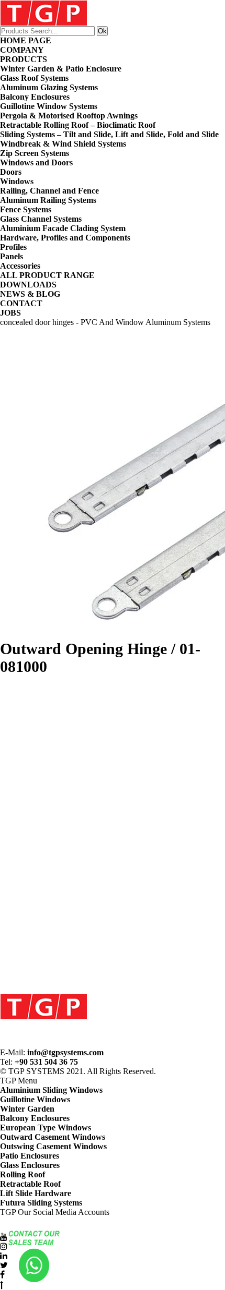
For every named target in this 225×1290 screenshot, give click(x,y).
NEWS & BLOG (30, 294)
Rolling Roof (22, 1174)
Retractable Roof (30, 1183)
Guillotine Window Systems (48, 106)
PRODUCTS (23, 59)
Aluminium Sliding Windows (51, 1090)
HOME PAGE (25, 40)
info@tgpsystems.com (65, 1052)
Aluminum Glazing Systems (49, 87)
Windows (16, 181)
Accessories (20, 265)
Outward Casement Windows (52, 1136)
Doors (10, 171)
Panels (11, 256)
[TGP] (43, 1006)
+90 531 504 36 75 (46, 1061)
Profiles (13, 247)
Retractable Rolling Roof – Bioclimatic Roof (77, 124)
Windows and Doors (36, 162)
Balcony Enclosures (35, 96)
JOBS (10, 312)
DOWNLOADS (28, 284)
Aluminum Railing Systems (48, 200)
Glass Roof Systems (34, 78)
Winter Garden (27, 1108)
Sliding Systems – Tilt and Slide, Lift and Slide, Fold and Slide (109, 134)
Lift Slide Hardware (35, 1193)
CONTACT (21, 303)
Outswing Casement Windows (53, 1146)
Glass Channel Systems (41, 218)
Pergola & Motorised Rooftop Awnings (69, 115)
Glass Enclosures (30, 1165)
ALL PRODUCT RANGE (47, 275)
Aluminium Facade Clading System (63, 228)
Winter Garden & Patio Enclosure (60, 68)
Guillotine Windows (35, 1099)
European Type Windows (45, 1127)
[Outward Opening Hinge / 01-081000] (112, 483)
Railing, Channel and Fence (49, 190)
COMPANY (22, 49)
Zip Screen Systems (34, 153)
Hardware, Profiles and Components (65, 237)
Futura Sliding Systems (41, 1202)
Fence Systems (25, 209)
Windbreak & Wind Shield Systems (63, 143)
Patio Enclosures (29, 1155)
